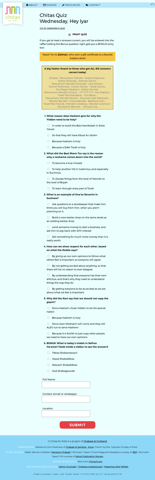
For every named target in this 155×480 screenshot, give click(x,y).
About (32, 5)
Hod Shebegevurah (63, 371)
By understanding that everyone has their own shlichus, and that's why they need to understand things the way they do (76, 279)
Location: (48, 408)
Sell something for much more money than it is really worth (77, 238)
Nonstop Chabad (61, 452)
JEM (134, 452)
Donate (50, 5)
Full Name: (49, 379)
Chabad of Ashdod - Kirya (79, 447)
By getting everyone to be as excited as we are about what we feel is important (76, 290)
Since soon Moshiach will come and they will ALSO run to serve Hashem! (76, 325)
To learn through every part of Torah (73, 188)
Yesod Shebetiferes (63, 358)
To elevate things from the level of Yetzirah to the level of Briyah (76, 180)
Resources (71, 5)
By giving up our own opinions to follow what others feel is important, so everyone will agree (76, 258)
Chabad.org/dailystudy (90, 466)
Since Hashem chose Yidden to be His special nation (76, 310)
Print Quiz (80, 34)
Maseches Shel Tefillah (116, 466)
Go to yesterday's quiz (52, 28)
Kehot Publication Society (89, 456)
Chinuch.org (95, 461)
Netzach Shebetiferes (64, 365)
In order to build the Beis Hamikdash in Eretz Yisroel (76, 127)
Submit (77, 425)
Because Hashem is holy (66, 141)
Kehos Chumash (67, 466)
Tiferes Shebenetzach (64, 352)
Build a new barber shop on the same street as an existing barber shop (76, 219)
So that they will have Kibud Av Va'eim (74, 135)
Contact (93, 5)
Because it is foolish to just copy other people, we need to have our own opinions (76, 335)
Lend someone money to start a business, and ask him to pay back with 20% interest (76, 229)
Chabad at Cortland (95, 441)
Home (8, 3)
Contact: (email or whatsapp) (60, 394)
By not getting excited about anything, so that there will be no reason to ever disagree (76, 267)
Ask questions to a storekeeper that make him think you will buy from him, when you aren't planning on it (76, 208)
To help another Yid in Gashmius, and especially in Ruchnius (77, 171)
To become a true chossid (67, 163)
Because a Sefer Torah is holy (69, 147)
